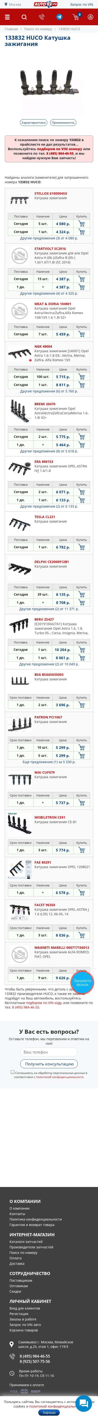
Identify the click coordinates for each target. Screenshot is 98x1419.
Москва (15, 4)
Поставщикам (21, 1280)
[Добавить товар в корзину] (81, 224)
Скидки (15, 1291)
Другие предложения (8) (49, 451)
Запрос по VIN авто (25, 1324)
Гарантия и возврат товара (32, 1224)
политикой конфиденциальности (59, 1077)
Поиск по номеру (23, 1252)
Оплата (16, 1258)
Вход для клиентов (25, 1308)
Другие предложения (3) (49, 238)
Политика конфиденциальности (36, 1219)
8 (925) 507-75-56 (35, 1361)
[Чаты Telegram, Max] (83, 1403)
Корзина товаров (24, 1330)
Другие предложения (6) (49, 391)
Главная (11, 29)
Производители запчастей (31, 1247)
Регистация (19, 1313)
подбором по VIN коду (44, 1002)
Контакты (17, 1213)
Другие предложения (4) (49, 293)
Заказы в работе (23, 1319)
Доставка (17, 1263)
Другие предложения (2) (49, 506)
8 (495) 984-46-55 (35, 1356)
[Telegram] (59, 18)
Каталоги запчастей (26, 1241)
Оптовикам (19, 1286)
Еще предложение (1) (49, 762)
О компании (19, 1208)
